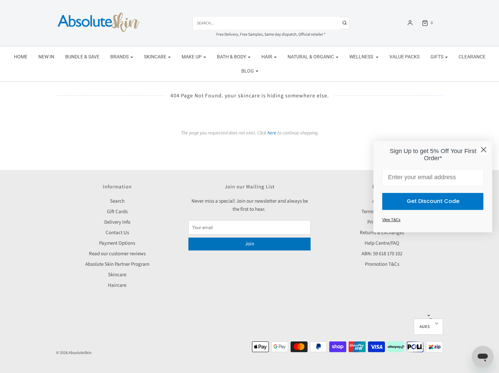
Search (117, 201)
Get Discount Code (433, 201)
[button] (428, 327)
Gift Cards (117, 211)
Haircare (117, 285)
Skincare (117, 274)
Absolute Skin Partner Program (117, 264)
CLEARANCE (472, 56)
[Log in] (410, 23)
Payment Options (117, 243)
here (271, 133)
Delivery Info (117, 222)
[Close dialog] (483, 149)
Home (20, 56)
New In (46, 56)
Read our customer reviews (117, 253)
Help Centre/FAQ (382, 243)
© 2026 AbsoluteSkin (74, 353)
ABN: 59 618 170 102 (382, 253)
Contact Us (117, 232)
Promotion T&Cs (382, 264)
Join (249, 243)
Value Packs (404, 56)
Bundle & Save (82, 56)
